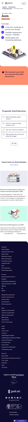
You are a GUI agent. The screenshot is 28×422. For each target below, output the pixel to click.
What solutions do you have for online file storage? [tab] (15, 135)
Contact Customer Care (8, 297)
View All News (14, 165)
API (2, 288)
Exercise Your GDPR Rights (9, 347)
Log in (24, 3)
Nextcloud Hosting (6, 258)
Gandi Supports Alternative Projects (11, 358)
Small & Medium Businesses (9, 281)
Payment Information (7, 340)
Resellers (4, 279)
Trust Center (5, 360)
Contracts (4, 333)
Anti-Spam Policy (6, 342)
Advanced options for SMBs (9, 283)
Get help (14, 143)
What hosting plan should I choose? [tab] (13, 118)
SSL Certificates (6, 268)
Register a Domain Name (8, 310)
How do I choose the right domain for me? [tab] (13, 124)
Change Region (13, 412)
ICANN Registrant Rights (8, 335)
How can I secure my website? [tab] (15, 129)
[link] (6, 398)
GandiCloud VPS (6, 263)
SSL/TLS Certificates (7, 322)
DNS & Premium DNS (7, 270)
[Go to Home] (8, 3)
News (3, 365)
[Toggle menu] (2, 3)
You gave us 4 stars (14, 400)
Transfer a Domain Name (8, 312)
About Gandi (5, 355)
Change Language (14, 414)
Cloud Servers (5, 319)
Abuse (3, 328)
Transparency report (7, 349)
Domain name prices (7, 8)
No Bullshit (4, 362)
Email (3, 265)
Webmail (4, 286)
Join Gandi (4, 367)
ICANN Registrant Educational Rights (11, 337)
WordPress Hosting (7, 256)
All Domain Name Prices (8, 251)
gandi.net (4, 7)
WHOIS (3, 290)
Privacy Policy (5, 344)
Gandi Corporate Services (8, 276)
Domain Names (11, 7)
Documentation (6, 301)
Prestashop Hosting (7, 261)
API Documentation (7, 304)
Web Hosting (5, 254)
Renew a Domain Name (7, 315)
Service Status (5, 299)
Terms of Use (5, 330)
